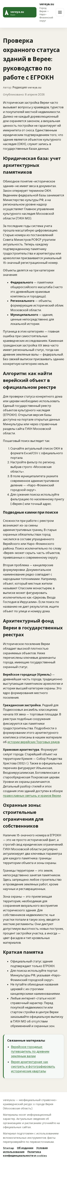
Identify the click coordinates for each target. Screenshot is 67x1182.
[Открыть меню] (60, 12)
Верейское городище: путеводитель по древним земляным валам (30, 1051)
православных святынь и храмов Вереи (32, 796)
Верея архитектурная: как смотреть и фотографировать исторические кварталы (33, 1066)
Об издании (25, 1148)
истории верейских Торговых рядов (33, 742)
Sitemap (8, 1148)
